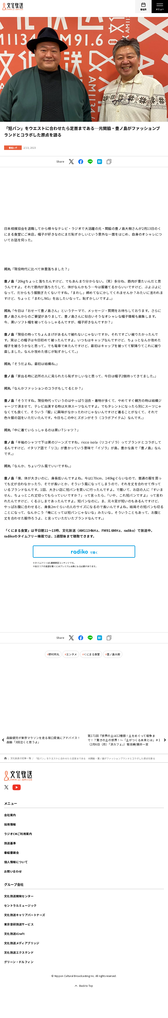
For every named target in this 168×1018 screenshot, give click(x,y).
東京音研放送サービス (19, 924)
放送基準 (10, 843)
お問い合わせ (13, 871)
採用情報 (10, 824)
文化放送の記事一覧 (20, 758)
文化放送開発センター (19, 896)
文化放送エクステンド (19, 952)
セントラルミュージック (20, 905)
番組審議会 (11, 852)
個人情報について (16, 862)
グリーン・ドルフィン (18, 962)
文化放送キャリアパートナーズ (24, 915)
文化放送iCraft (14, 934)
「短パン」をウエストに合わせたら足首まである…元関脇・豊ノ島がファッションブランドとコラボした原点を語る (95, 758)
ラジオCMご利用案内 (18, 834)
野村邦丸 (54, 654)
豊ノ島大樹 (113, 654)
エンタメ (71, 654)
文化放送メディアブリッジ (21, 943)
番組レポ (13, 147)
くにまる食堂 (92, 654)
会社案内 (10, 815)
